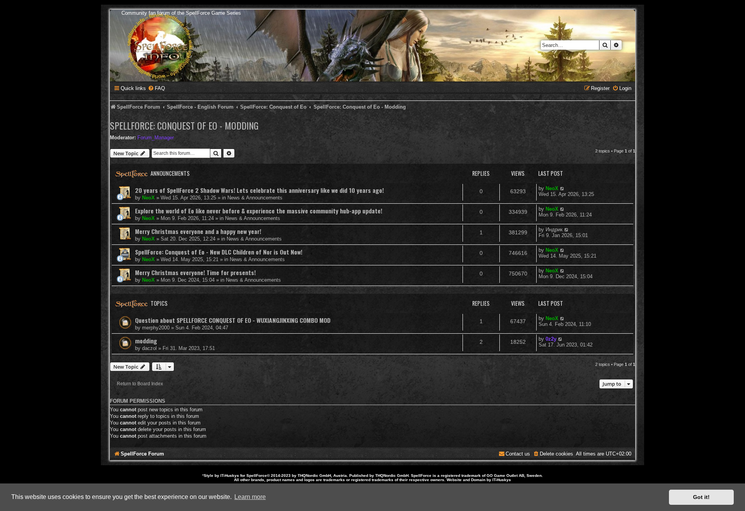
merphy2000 (156, 328)
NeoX (148, 198)
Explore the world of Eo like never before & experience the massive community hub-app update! (258, 210)
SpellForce (256, 475)
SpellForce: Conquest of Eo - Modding (184, 125)
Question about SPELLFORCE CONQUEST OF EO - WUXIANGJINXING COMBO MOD (233, 320)
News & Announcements (254, 198)
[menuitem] (156, 88)
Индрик (554, 229)
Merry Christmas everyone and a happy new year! (198, 231)
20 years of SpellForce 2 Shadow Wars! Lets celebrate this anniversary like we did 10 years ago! (259, 190)
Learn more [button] (250, 497)
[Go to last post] (562, 188)
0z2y (551, 339)
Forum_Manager (155, 137)
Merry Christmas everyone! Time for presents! (195, 272)
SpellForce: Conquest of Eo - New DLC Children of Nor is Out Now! (218, 251)
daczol (149, 348)
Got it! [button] (701, 497)
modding (146, 340)
